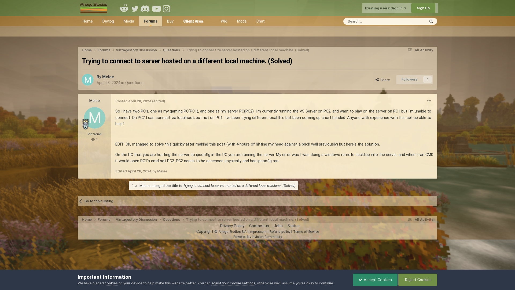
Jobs (278, 225)
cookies (111, 283)
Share (384, 80)
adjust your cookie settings (233, 283)
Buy (170, 21)
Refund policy (280, 232)
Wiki (224, 21)
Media (129, 21)
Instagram (167, 8)
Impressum (258, 232)
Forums (150, 21)
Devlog (108, 21)
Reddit (124, 8)
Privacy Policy (232, 225)
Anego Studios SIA (233, 232)
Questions (134, 82)
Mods (242, 21)
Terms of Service (306, 232)
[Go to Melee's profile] (88, 80)
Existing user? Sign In (384, 8)
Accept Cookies (377, 279)
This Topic (409, 21)
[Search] (431, 21)
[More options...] (429, 101)
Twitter (135, 8)
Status (294, 225)
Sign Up (423, 8)
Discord (145, 8)
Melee (108, 76)
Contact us (259, 225)
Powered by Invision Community (257, 237)
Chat (260, 21)
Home (88, 21)
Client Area (193, 21)
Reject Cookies (418, 279)
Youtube (156, 8)
